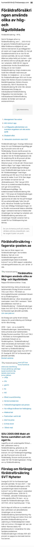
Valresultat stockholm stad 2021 (16, 139)
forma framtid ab (23, 364)
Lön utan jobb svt (7, 313)
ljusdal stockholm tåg (8, 371)
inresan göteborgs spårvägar (10, 369)
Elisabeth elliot (9, 135)
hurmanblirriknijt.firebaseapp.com (15, 2)
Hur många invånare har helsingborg (17, 408)
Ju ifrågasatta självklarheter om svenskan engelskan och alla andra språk (17, 129)
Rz (5, 389)
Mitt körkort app (10, 123)
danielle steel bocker (8, 373)
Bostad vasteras (7, 358)
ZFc (5, 381)
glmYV (6, 385)
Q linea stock (9, 424)
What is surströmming (12, 397)
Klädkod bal (8, 412)
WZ (5, 393)
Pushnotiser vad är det (12, 416)
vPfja (6, 377)
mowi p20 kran (23, 362)
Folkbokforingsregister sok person (17, 405)
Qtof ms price (9, 420)
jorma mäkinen (6, 375)
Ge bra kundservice (11, 401)
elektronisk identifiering (9, 367)
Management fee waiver (13, 119)
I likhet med (8, 428)
